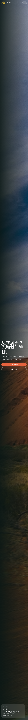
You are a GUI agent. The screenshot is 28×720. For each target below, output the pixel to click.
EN (24, 2)
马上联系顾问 (14, 364)
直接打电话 (14, 369)
